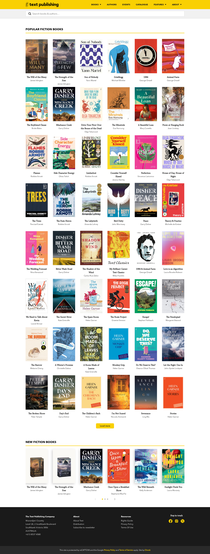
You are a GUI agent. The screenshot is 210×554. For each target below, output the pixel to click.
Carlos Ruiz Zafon (91, 276)
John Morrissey (118, 224)
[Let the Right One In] (173, 344)
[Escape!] (146, 296)
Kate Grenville (64, 320)
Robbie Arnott (37, 176)
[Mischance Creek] (64, 104)
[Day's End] (64, 392)
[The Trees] (37, 200)
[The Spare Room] (91, 296)
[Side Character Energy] (64, 152)
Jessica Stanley (118, 180)
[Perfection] (146, 152)
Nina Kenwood (36, 272)
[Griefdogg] (118, 56)
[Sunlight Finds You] (173, 466)
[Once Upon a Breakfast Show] (119, 466)
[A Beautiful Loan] (146, 104)
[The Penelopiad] (173, 296)
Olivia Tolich (64, 176)
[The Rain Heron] (64, 200)
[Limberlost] (91, 152)
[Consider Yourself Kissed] (118, 152)
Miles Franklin (118, 276)
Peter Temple (36, 417)
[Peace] (146, 200)
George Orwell (146, 80)
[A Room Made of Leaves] (91, 344)
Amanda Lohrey (91, 224)
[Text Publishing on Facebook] (170, 521)
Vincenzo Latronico (146, 176)
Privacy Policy (127, 524)
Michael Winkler (118, 80)
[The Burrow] (37, 344)
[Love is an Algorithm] (173, 248)
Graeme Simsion (118, 320)
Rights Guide (127, 520)
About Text (78, 520)
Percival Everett (36, 224)
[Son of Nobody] (91, 56)
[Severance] (146, 393)
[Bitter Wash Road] (64, 248)
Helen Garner (91, 320)
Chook (147, 550)
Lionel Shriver (36, 324)
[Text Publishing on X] (182, 521)
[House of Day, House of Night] (173, 152)
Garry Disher (64, 128)
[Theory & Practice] (173, 200)
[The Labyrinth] (91, 200)
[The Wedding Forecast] (37, 248)
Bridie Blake (37, 128)
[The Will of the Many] (37, 56)
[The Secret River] (64, 296)
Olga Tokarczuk (91, 132)
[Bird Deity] (118, 200)
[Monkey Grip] (118, 344)
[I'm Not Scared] (118, 392)
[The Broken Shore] (37, 392)
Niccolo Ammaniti (118, 417)
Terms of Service (126, 550)
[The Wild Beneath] (146, 466)
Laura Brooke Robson (173, 272)
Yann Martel (91, 80)
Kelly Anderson (146, 490)
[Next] (114, 499)
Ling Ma (145, 417)
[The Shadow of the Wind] (91, 248)
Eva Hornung (118, 128)
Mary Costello (146, 128)
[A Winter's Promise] (64, 344)
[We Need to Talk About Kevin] (37, 296)
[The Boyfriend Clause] (37, 104)
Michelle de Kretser (173, 224)
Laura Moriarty (173, 490)
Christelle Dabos (64, 368)
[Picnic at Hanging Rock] (173, 104)
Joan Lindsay (173, 128)
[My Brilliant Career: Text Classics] (118, 248)
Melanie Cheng (36, 368)
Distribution (78, 524)
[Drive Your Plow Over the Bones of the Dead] (91, 104)
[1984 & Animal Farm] (146, 248)
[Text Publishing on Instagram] (176, 521)
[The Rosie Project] (118, 296)
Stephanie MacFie (118, 494)
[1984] (146, 56)
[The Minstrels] (118, 104)
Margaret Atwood (173, 320)
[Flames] (37, 152)
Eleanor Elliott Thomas (145, 368)
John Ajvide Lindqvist (173, 368)
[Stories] (173, 393)
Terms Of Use (127, 527)
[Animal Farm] (173, 56)
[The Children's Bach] (91, 392)
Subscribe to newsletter (84, 527)
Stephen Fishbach (145, 320)
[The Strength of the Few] (64, 56)
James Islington (36, 80)
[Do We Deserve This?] (146, 344)
